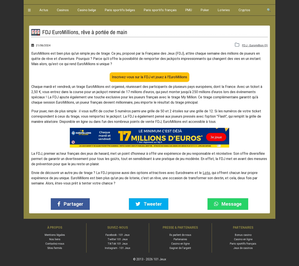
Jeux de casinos (243, 248)
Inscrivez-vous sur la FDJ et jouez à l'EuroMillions (149, 77)
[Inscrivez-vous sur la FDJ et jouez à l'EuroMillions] (149, 138)
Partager (73, 204)
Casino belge (86, 10)
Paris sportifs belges (120, 10)
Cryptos (244, 10)
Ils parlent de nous (180, 234)
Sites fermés (54, 248)
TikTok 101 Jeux (117, 243)
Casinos (63, 10)
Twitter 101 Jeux (117, 239)
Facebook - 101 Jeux (118, 234)
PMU (188, 10)
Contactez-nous (54, 243)
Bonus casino (243, 234)
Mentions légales (55, 234)
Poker (205, 10)
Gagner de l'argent (180, 248)
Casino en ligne (180, 243)
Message (231, 204)
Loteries (224, 10)
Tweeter (152, 204)
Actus (43, 10)
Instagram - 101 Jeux (117, 248)
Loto (206, 173)
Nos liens (54, 239)
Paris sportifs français (160, 10)
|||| (29, 10)
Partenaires (180, 239)
